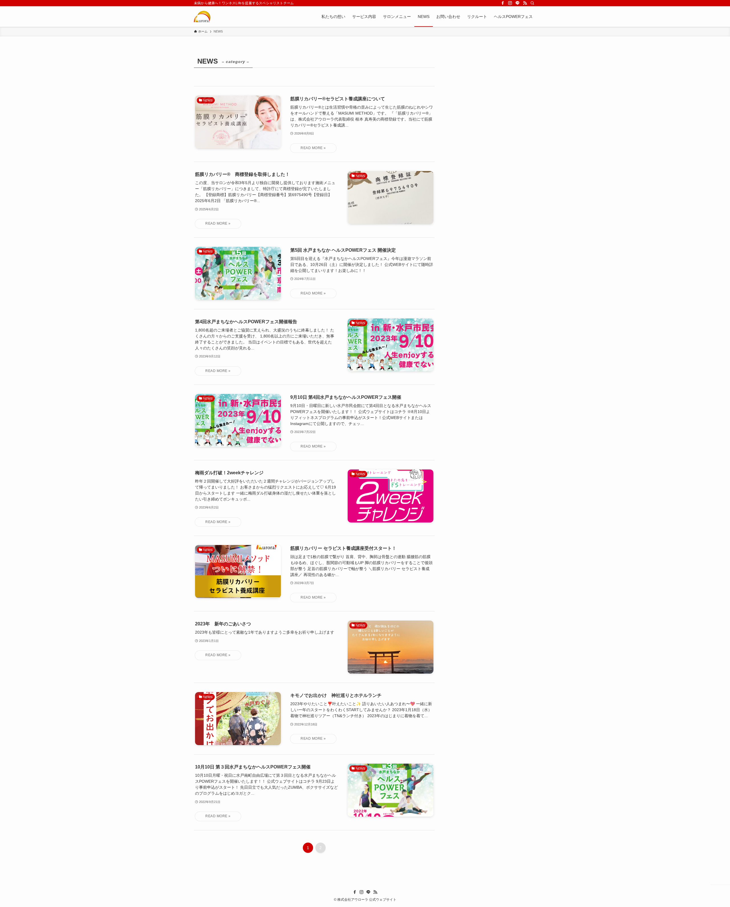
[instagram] (510, 3)
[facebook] (502, 3)
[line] (517, 3)
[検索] (532, 3)
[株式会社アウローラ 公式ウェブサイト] (202, 16)
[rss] (525, 3)
